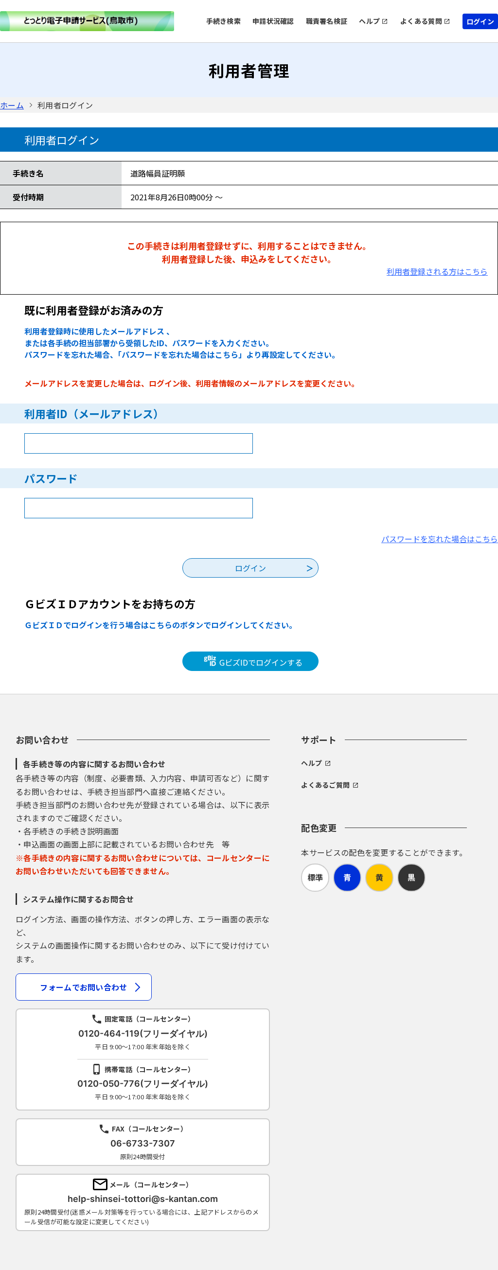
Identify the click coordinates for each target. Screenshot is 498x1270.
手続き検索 (223, 21)
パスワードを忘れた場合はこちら (439, 539)
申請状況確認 (273, 21)
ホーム (12, 105)
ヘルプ (369, 21)
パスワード (51, 478)
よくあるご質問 (325, 785)
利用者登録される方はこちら (437, 271)
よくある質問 (421, 21)
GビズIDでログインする (259, 662)
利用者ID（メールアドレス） (94, 413)
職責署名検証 (327, 21)
